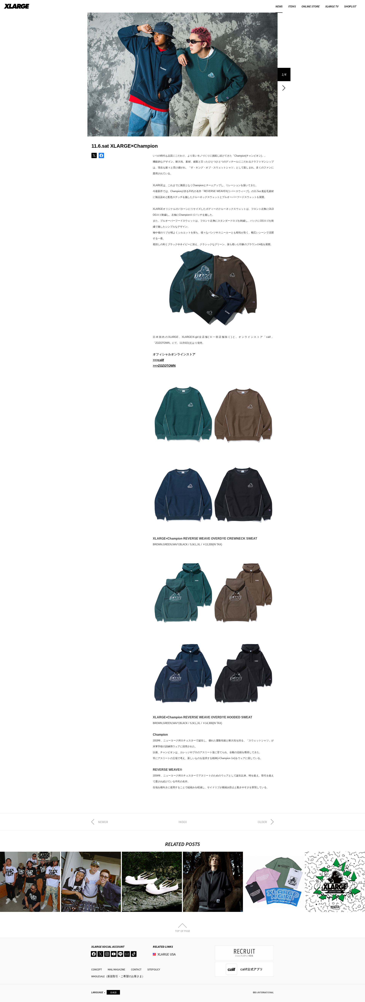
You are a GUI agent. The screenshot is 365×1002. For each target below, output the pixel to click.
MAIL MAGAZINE (116, 969)
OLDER (262, 822)
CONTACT (136, 969)
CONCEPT (96, 969)
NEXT (284, 88)
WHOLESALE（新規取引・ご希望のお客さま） (118, 976)
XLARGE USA (167, 954)
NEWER (103, 822)
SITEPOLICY (153, 969)
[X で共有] (94, 155)
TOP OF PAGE (182, 930)
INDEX (183, 822)
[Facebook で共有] (101, 155)
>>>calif (158, 360)
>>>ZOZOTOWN (164, 365)
